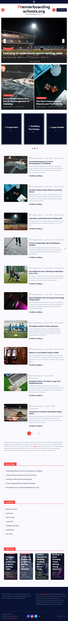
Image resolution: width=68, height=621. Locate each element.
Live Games (57, 127)
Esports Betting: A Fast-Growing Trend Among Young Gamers (57, 560)
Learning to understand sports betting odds (45, 218)
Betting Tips (9, 513)
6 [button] (39, 61)
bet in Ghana (44, 594)
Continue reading (35, 176)
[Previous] (59, 549)
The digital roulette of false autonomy (43, 326)
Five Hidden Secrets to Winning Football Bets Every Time (22, 487)
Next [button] (63, 41)
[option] (34, 40)
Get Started (61, 10)
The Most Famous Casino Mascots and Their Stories (49, 102)
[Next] (62, 549)
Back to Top (61, 616)
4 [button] (35, 61)
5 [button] (38, 61)
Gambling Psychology (10, 45)
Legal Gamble (35, 127)
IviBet (35, 446)
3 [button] (33, 61)
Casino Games (8, 95)
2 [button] (31, 61)
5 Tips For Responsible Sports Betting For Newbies (21, 483)
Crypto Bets (9, 521)
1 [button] (30, 61)
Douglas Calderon (11, 57)
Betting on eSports (11, 509)
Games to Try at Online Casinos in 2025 (44, 353)
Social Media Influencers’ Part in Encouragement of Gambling (16, 101)
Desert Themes (12, 618)
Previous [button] (5, 41)
